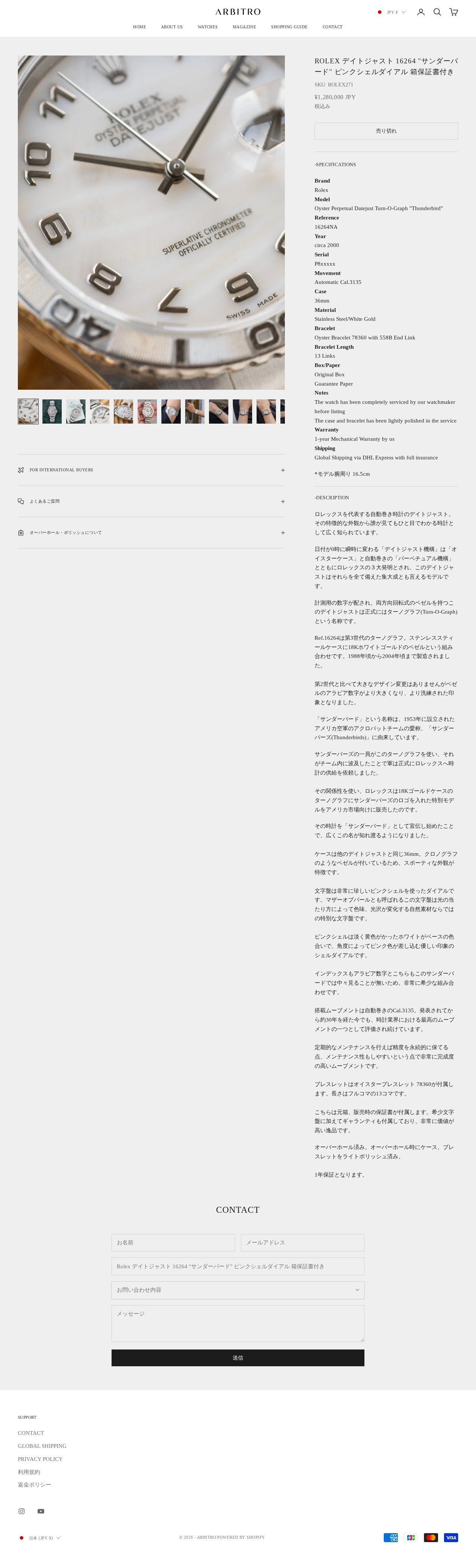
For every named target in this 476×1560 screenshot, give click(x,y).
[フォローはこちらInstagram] (21, 1511)
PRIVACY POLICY (40, 1459)
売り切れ (386, 131)
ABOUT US (172, 27)
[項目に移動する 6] (147, 411)
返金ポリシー (34, 1485)
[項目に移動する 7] (171, 411)
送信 (238, 1358)
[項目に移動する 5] (123, 411)
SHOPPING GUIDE (289, 27)
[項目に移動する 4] (99, 411)
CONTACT (333, 27)
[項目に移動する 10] (242, 411)
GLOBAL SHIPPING (42, 1446)
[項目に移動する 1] (28, 411)
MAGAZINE (245, 27)
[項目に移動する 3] (75, 411)
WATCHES (208, 27)
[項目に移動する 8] (194, 411)
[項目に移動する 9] (218, 411)
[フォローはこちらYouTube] (41, 1511)
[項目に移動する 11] (266, 411)
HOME (139, 27)
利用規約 (29, 1472)
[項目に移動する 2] (52, 411)
